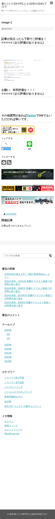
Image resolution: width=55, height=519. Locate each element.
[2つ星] (5, 42)
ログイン (8, 421)
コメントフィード (13, 430)
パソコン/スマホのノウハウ (18, 392)
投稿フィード (11, 425)
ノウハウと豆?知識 (14, 382)
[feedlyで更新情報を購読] (3, 162)
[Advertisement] (27, 469)
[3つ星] (7, 42)
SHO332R (11, 214)
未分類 (7, 401)
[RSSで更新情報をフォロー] (9, 162)
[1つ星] (2, 42)
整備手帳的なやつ (13, 396)
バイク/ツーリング (13, 387)
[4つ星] (9, 42)
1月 (8, 338)
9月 (8, 334)
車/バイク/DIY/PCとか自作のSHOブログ (24, 5)
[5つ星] (11, 42)
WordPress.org (11, 434)
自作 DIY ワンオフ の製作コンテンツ (22, 406)
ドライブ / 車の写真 (14, 377)
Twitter (31, 115)
